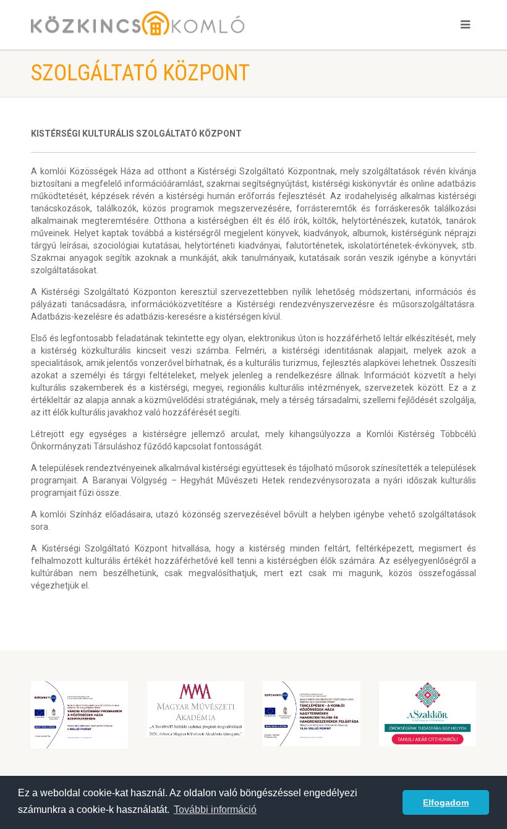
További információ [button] (215, 809)
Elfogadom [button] (446, 802)
